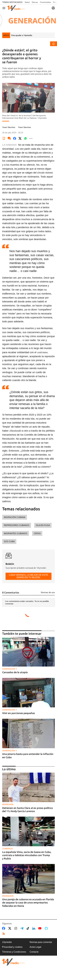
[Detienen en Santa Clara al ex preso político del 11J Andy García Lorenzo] (28, 787)
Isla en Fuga (43, 525)
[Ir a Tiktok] (28, 928)
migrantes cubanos (15, 533)
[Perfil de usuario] (53, 8)
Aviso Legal (35, 947)
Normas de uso (48, 592)
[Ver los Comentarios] (9, 138)
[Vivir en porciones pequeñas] (28, 693)
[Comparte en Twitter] (20, 138)
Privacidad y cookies (12, 947)
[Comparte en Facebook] (14, 138)
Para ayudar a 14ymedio (21, 35)
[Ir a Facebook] (4, 928)
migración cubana (14, 517)
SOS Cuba (9, 541)
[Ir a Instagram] (16, 928)
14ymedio (7, 942)
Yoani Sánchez (8, 127)
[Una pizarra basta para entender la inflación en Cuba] (28, 733)
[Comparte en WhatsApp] (25, 138)
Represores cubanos (16, 525)
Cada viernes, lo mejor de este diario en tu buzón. (28, 576)
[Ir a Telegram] (22, 928)
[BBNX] (13, 961)
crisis (37, 533)
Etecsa (35, 2)
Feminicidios (45, 2)
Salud (27, 2)
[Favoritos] (4, 138)
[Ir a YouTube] (40, 928)
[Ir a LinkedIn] (34, 928)
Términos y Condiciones (14, 952)
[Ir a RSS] (4, 933)
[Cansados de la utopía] (28, 652)
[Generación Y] (28, 20)
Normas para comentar (41, 942)
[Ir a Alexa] (47, 928)
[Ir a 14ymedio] (16, 8)
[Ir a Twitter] (10, 928)
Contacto (34, 952)
